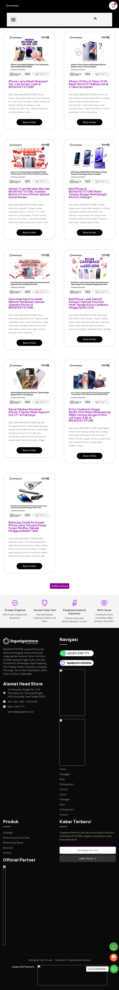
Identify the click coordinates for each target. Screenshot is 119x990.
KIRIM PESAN (86, 858)
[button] (13, 19)
